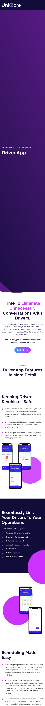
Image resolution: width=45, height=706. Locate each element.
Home (5, 147)
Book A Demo (22, 350)
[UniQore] (11, 5)
